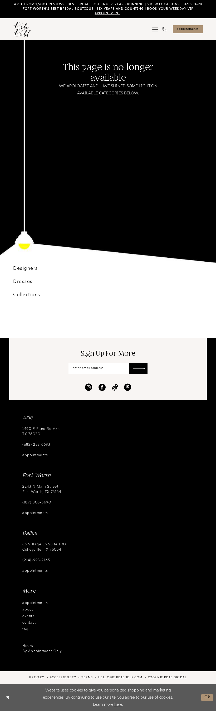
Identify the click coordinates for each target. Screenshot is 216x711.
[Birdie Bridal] (22, 29)
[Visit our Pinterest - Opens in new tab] (127, 387)
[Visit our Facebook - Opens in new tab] (102, 387)
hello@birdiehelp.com (120, 677)
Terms (87, 677)
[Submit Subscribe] (138, 368)
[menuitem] (155, 29)
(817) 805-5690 (36, 502)
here (118, 705)
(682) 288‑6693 (36, 444)
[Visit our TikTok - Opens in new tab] (115, 387)
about (27, 609)
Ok (207, 697)
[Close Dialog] (7, 697)
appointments (35, 455)
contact (29, 622)
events (28, 616)
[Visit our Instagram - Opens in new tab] (88, 387)
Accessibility (63, 677)
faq (25, 629)
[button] (155, 29)
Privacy (37, 677)
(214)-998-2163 (36, 560)
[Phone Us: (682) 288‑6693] (164, 29)
